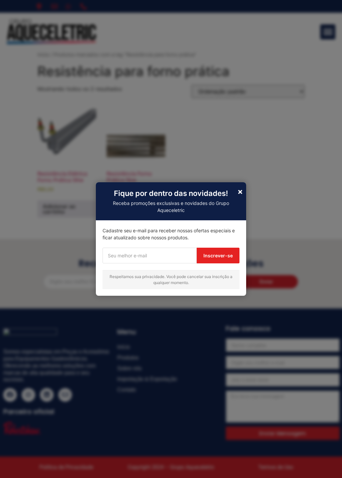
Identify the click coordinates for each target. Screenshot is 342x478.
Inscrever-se (218, 255)
